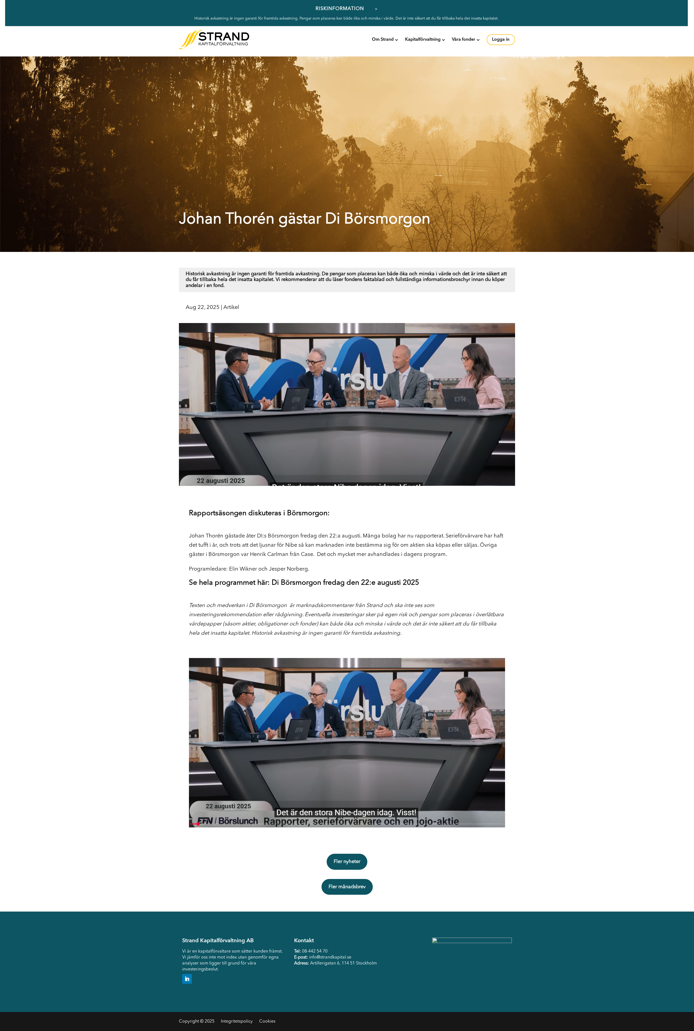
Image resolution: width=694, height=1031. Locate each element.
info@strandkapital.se (330, 957)
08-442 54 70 (314, 951)
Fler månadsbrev (347, 886)
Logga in (500, 39)
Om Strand (383, 39)
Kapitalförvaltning (423, 39)
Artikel (231, 307)
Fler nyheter (347, 861)
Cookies (267, 1021)
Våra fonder (463, 39)
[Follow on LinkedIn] (187, 979)
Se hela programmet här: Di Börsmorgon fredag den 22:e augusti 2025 (304, 582)
